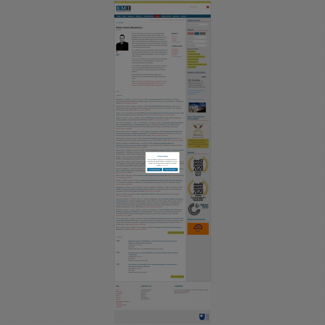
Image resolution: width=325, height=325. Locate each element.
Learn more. (165, 165)
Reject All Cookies (170, 169)
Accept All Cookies (154, 169)
